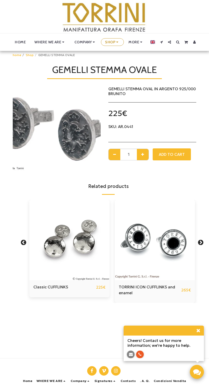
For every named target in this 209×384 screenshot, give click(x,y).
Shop (30, 55)
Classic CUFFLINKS (50, 287)
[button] (50, 42)
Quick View (69, 278)
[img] (69, 240)
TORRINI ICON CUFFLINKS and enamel (147, 290)
